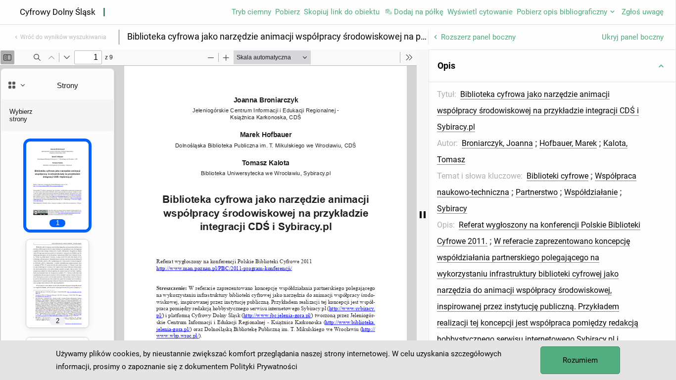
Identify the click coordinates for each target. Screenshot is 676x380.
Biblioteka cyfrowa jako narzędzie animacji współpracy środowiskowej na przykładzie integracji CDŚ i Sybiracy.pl (538, 111)
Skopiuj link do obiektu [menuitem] (342, 11)
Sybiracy (452, 208)
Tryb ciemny (251, 11)
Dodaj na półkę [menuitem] (418, 11)
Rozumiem (580, 360)
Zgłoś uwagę (643, 11)
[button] (552, 66)
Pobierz (287, 11)
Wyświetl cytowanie (480, 11)
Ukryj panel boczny (633, 37)
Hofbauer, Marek (568, 143)
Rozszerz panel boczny (478, 37)
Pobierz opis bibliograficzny (562, 11)
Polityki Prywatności (263, 366)
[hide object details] (423, 214)
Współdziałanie (591, 192)
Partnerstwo (537, 192)
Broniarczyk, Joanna (497, 143)
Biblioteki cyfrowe (557, 176)
